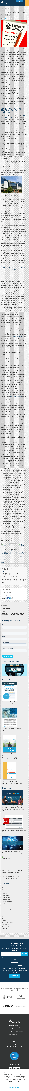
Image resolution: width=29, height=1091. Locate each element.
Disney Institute (17, 336)
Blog (14, 1041)
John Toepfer (7, 569)
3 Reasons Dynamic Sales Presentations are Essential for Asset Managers (13, 607)
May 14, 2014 (6, 589)
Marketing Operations (6, 912)
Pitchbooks (4, 920)
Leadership (9, 595)
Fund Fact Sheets (5, 905)
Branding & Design (6, 887)
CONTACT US (14, 976)
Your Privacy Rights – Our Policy (14, 1046)
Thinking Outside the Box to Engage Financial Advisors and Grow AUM (4, 557)
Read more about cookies (14, 1083)
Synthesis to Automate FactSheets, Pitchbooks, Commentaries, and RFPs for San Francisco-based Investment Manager (13, 614)
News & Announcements (7, 918)
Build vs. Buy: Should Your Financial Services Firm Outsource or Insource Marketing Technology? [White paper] (13, 756)
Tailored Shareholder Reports (8, 926)
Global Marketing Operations (8, 907)
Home (2, 7)
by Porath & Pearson (10, 242)
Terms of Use (14, 1044)
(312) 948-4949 (19, 4)
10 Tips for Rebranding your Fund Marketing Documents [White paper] (13, 782)
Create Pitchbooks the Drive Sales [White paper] (14, 729)
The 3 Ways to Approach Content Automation (22, 554)
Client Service (8, 7)
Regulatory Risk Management (8, 922)
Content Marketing (6, 897)
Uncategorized (5, 928)
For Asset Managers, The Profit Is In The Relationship (13, 553)
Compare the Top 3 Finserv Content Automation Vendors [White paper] (12, 703)
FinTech (3, 903)
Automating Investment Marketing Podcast (10, 885)
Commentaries (5, 891)
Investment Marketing (6, 909)
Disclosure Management (7, 901)
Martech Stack (5, 916)
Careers (14, 1043)
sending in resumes (16, 396)
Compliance (4, 893)
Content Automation (6, 895)
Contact (14, 1048)
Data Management (6, 899)
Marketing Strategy (6, 914)
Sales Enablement (5, 924)
